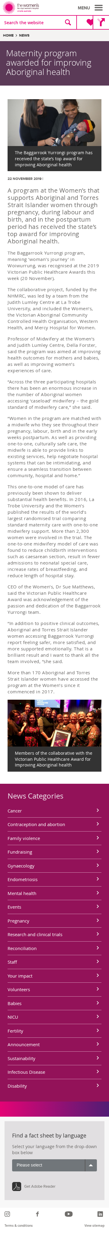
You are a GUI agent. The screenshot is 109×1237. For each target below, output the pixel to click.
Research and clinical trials (35, 934)
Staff (12, 962)
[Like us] (38, 1214)
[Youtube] (69, 1214)
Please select (29, 1165)
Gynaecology (21, 866)
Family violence (24, 838)
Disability (17, 1086)
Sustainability (21, 1058)
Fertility (15, 1031)
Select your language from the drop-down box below (54, 1149)
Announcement (24, 1044)
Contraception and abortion (36, 824)
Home (8, 35)
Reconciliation (22, 948)
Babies (14, 1003)
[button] (91, 7)
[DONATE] (85, 22)
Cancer (15, 811)
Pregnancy (18, 921)
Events (14, 907)
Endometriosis (23, 879)
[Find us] (101, 22)
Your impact (20, 976)
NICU (13, 1017)
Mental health (22, 893)
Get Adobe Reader (39, 1186)
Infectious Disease (26, 1072)
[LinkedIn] (100, 1214)
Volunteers (19, 989)
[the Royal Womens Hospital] (29, 7)
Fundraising (20, 852)
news (24, 35)
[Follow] (8, 1214)
